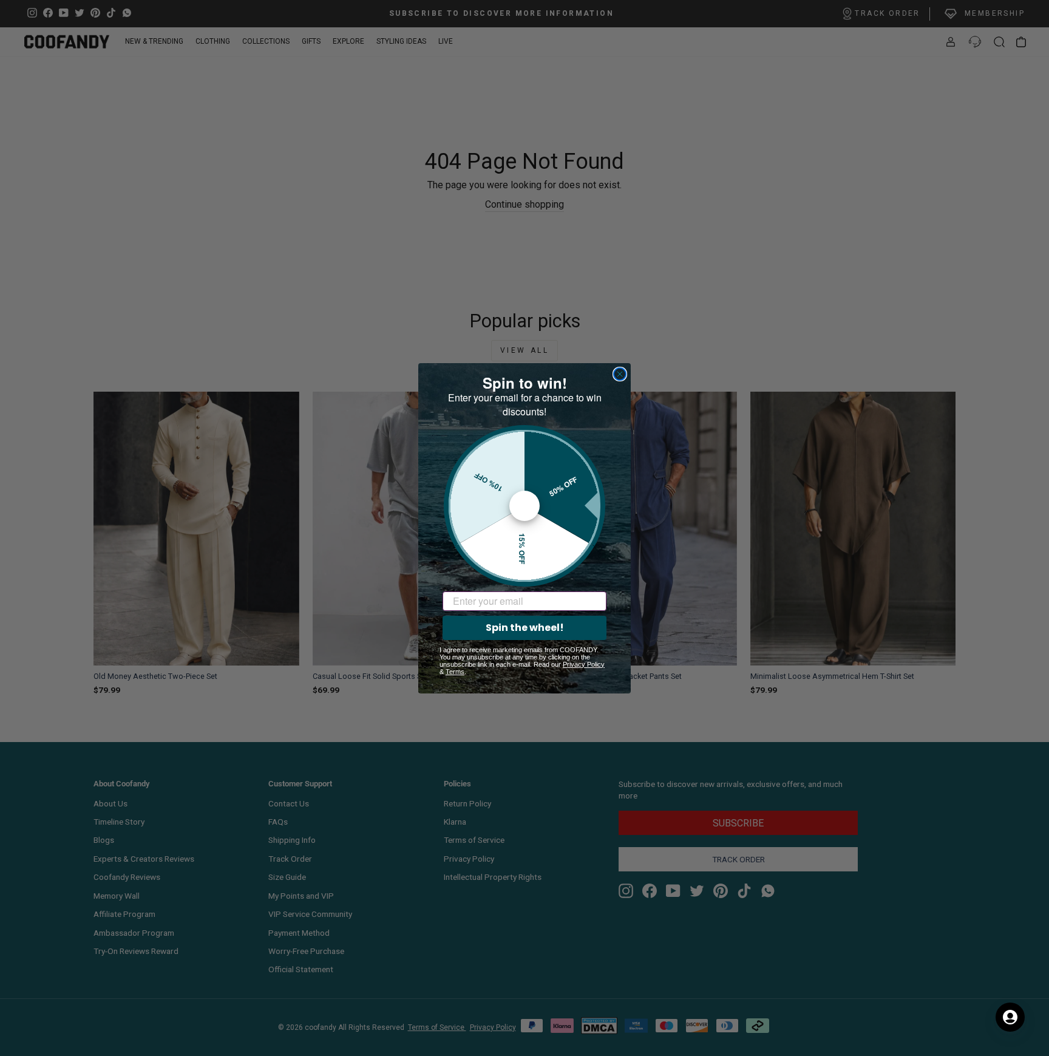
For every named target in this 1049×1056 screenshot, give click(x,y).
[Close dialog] (620, 374)
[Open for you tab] (1010, 1017)
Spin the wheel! (525, 628)
